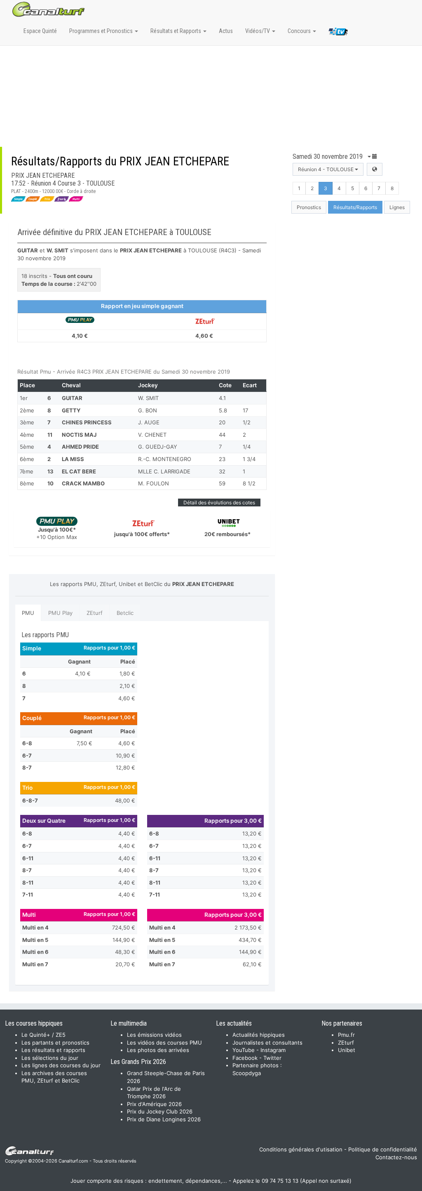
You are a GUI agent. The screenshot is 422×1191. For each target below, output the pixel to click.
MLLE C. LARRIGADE (164, 471)
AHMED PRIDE (80, 446)
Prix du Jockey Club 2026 (159, 1111)
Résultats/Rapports (355, 207)
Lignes (397, 207)
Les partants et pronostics (55, 1042)
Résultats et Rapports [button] (176, 31)
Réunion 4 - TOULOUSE (326, 169)
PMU (28, 613)
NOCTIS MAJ (79, 434)
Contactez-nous (396, 1157)
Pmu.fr (346, 1034)
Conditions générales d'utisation (300, 1149)
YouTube (243, 1050)
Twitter (272, 1057)
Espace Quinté (40, 31)
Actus (226, 31)
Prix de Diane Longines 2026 (164, 1119)
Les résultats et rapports (53, 1050)
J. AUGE (148, 422)
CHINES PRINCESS (87, 422)
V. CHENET (152, 434)
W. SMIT (148, 398)
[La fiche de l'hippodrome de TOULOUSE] (374, 169)
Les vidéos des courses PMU (164, 1042)
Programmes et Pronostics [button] (101, 31)
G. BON (147, 410)
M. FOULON (153, 483)
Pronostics (309, 207)
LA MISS (73, 459)
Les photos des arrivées (158, 1050)
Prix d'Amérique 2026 (154, 1104)
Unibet (346, 1050)
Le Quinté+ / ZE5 (43, 1034)
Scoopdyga (246, 1073)
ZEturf (95, 613)
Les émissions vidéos (154, 1034)
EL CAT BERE (79, 471)
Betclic (125, 613)
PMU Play (60, 613)
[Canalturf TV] (338, 33)
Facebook (245, 1057)
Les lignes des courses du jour (61, 1065)
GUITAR (72, 398)
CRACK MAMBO (83, 483)
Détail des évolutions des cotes (219, 502)
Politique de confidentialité (382, 1149)
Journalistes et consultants (267, 1042)
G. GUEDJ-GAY (157, 446)
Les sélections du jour (49, 1057)
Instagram (273, 1050)
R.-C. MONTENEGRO (164, 459)
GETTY (71, 410)
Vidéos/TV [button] (258, 31)
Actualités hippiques (258, 1034)
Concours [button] (300, 31)
